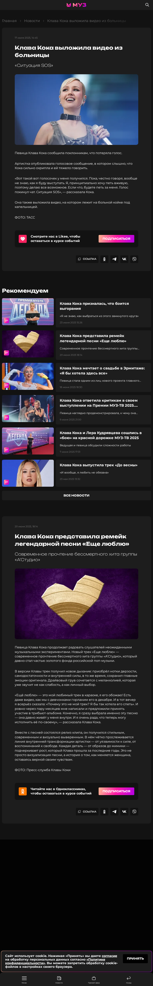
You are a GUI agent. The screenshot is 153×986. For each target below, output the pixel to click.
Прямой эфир (94, 983)
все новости (76, 495)
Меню (24, 983)
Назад (128, 983)
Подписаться (116, 238)
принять (135, 958)
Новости (59, 983)
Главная (9, 21)
